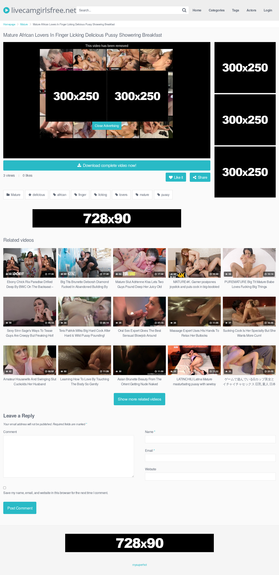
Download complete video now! (109, 165)
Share (202, 177)
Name (150, 431)
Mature (24, 24)
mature (144, 194)
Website (150, 469)
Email (150, 450)
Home (197, 10)
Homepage (9, 24)
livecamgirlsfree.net (43, 10)
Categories (217, 10)
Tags (235, 10)
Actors (251, 10)
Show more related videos (139, 399)
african (61, 194)
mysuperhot (139, 564)
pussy (165, 194)
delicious (38, 194)
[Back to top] (267, 562)
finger (82, 194)
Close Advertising (107, 125)
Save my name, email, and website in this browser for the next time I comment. (55, 492)
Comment (10, 431)
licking (102, 194)
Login (268, 10)
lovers (122, 194)
